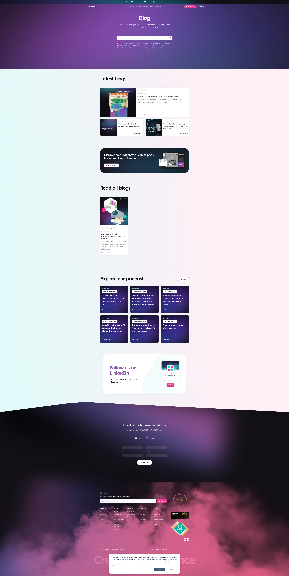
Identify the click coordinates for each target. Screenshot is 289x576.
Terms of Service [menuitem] (155, 549)
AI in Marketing (144, 48)
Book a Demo (190, 6)
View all (183, 279)
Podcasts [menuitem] (143, 514)
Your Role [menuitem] (131, 6)
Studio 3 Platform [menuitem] (131, 511)
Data (163, 45)
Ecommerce (155, 45)
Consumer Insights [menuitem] (104, 516)
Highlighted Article (157, 48)
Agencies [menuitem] (102, 519)
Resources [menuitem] (158, 6)
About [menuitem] (151, 6)
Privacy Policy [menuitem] (164, 549)
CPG (137, 43)
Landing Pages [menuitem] (117, 524)
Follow (170, 385)
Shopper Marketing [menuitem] (104, 511)
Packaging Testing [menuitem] (118, 514)
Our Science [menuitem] (157, 514)
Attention (145, 43)
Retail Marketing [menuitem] (117, 526)
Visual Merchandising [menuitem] (119, 519)
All (118, 43)
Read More (140, 114)
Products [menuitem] (145, 6)
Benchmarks (133, 48)
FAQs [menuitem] (155, 521)
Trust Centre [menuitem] (157, 524)
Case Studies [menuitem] (144, 521)
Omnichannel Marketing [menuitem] (119, 521)
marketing (135, 45)
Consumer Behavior (156, 43)
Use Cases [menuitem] (138, 6)
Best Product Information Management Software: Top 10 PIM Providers (113, 236)
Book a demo (112, 165)
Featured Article (122, 48)
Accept (159, 569)
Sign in (200, 6)
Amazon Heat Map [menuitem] (118, 529)
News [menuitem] (142, 516)
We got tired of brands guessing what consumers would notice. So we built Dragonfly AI (175, 126)
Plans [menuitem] (155, 516)
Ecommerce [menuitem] (103, 514)
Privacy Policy (165, 561)
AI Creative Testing (127, 43)
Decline (171, 569)
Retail (167, 43)
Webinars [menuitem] (143, 519)
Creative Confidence (123, 45)
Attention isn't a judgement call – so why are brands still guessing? (158, 96)
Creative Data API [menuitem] (131, 514)
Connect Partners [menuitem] (158, 519)
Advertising (145, 45)
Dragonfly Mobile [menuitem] (131, 516)
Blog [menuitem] (142, 511)
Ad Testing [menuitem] (116, 516)
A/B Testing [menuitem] (116, 511)
